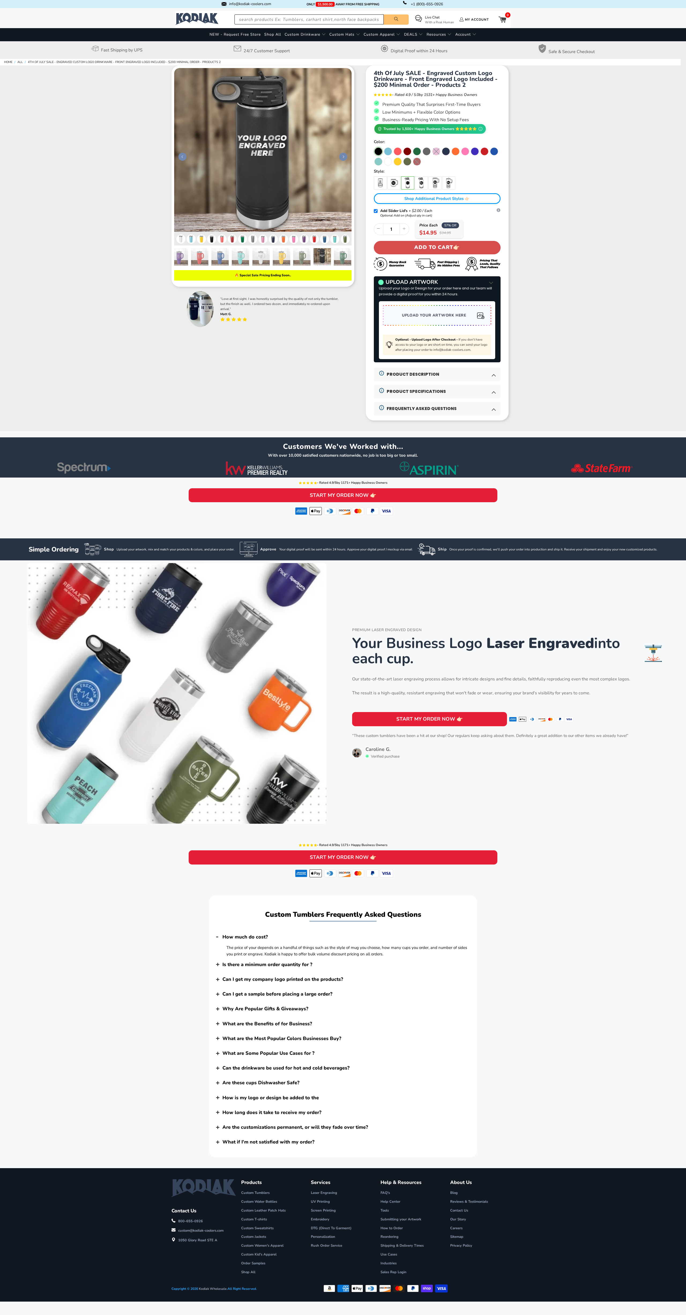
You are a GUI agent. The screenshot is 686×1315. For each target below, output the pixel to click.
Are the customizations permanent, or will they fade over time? (295, 1127)
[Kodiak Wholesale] (197, 19)
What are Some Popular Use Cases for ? (268, 1053)
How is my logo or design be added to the (270, 1097)
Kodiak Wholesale (213, 1289)
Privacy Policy (461, 1245)
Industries (389, 1263)
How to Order (392, 1228)
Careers (456, 1228)
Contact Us (459, 1210)
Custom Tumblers (255, 1192)
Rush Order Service (326, 1245)
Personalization (323, 1236)
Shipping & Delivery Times (402, 1245)
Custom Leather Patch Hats (263, 1210)
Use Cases (389, 1254)
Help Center (390, 1201)
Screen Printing (323, 1210)
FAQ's (385, 1192)
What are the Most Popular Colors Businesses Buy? (281, 1038)
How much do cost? (245, 937)
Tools (385, 1210)
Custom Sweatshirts (257, 1228)
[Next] (342, 156)
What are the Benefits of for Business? (267, 1023)
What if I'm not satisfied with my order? (268, 1142)
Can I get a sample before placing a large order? (277, 994)
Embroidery (320, 1219)
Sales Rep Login (394, 1272)
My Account (477, 19)
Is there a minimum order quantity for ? (267, 964)
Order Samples (253, 1263)
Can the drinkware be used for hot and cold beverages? (285, 1068)
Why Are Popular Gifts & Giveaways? (265, 1008)
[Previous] (181, 156)
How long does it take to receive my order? (271, 1112)
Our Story (458, 1219)
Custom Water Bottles (259, 1201)
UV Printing (320, 1201)
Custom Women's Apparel (262, 1245)
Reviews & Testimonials (469, 1201)
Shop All (248, 1272)
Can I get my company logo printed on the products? (282, 979)
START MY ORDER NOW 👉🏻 (343, 495)
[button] (305, 34)
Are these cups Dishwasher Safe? (260, 1082)
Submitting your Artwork (401, 1219)
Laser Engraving (324, 1192)
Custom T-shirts (254, 1219)
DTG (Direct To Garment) (331, 1228)
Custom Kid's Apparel (259, 1254)
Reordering (389, 1236)
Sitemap (456, 1236)
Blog (454, 1192)
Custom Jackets (253, 1236)
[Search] (396, 19)
